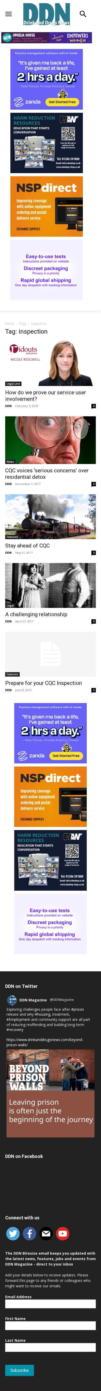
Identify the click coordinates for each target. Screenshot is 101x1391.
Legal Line (13, 383)
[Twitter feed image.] (50, 1093)
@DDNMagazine (62, 999)
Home (9, 323)
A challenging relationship (36, 614)
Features (12, 537)
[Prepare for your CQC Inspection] (50, 654)
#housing (42, 1014)
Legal (10, 605)
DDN (8, 406)
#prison (77, 1009)
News (10, 461)
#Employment (18, 1019)
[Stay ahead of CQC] (50, 516)
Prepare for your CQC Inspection (43, 683)
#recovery (14, 1029)
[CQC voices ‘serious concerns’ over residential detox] (50, 440)
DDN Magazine (33, 999)
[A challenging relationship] (50, 585)
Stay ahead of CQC (27, 546)
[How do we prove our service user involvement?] (50, 363)
